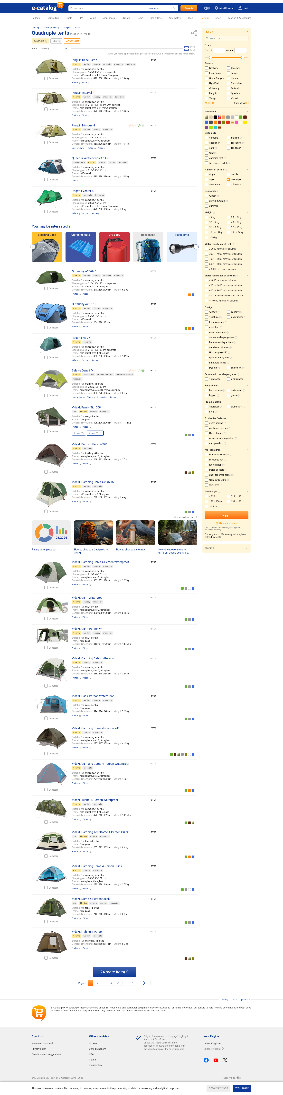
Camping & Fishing (51, 27)
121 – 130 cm (216, 501)
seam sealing (216, 423)
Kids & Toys (156, 18)
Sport (218, 18)
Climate (126, 18)
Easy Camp (215, 73)
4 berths (76, 64)
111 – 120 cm (238, 496)
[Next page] (144, 983)
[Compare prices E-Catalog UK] (48, 8)
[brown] (186, 472)
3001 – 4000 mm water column (225, 254)
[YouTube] (216, 1060)
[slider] (210, 57)
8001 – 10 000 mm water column (226, 295)
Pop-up (97, 308)
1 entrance (214, 379)
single (212, 174)
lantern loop (215, 464)
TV (81, 18)
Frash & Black (79, 162)
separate (107, 64)
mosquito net (216, 459)
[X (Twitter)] (225, 1060)
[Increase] (51, 66)
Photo (69, 18)
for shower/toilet (218, 163)
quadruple (39, 41)
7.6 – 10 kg (236, 227)
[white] (189, 588)
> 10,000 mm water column (223, 300)
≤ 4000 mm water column (222, 280)
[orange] (189, 294)
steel (211, 411)
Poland (92, 1059)
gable (234, 395)
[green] (186, 328)
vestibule (214, 317)
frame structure (217, 480)
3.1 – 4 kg (214, 222)
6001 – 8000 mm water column (225, 290)
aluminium (236, 406)
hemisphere (215, 390)
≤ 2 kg (212, 217)
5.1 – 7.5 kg (215, 227)
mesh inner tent (217, 332)
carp (211, 148)
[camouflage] (189, 472)
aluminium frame (105, 375)
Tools (190, 18)
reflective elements (219, 454)
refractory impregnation (221, 438)
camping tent (216, 158)
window (87, 64)
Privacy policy (39, 1048)
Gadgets (36, 18)
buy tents (216, 537)
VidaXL (234, 98)
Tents (77, 27)
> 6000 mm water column (222, 269)
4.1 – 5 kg (236, 222)
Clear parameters (228, 523)
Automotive (175, 18)
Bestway (213, 68)
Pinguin (213, 93)
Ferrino (234, 73)
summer (213, 206)
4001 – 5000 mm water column (225, 259)
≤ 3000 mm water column (222, 248)
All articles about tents (184, 517)
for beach (236, 148)
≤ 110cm (213, 496)
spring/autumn (217, 201)
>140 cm (213, 506)
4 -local (79, 433)
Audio (93, 18)
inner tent (214, 327)
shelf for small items (220, 475)
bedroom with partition (221, 342)
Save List (74, 41)
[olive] (193, 472)
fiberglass (214, 406)
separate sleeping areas (221, 337)
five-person (215, 184)
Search (189, 8)
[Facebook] (206, 1060)
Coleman (235, 68)
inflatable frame (217, 362)
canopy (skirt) (216, 443)
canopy (97, 64)
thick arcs (130, 64)
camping (213, 137)
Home (140, 18)
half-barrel (236, 390)
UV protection (216, 433)
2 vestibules (89, 375)
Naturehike (236, 83)
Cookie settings (218, 1088)
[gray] (189, 435)
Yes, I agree (242, 1088)
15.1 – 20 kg (237, 232)
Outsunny (214, 88)
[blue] (193, 294)
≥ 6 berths (236, 184)
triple (212, 179)
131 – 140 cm (238, 501)
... (125, 983)
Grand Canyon (216, 78)
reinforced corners (124, 375)
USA (91, 1054)
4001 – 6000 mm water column (225, 285)
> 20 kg (213, 237)
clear (54, 41)
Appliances (109, 18)
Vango (212, 98)
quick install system (219, 357)
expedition (214, 142)
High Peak (214, 83)
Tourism (204, 18)
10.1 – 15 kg (215, 232)
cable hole (236, 367)
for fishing (236, 142)
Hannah (235, 78)
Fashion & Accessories (239, 18)
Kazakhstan (95, 1065)
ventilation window (219, 347)
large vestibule (216, 322)
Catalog (35, 27)
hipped (212, 395)
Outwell (235, 88)
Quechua (235, 93)
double (234, 174)
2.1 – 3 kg (236, 217)
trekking (235, 137)
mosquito (118, 64)
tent (74, 412)
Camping (67, 27)
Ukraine (93, 1043)
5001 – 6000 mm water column (225, 264)
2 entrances (237, 379)
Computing (53, 18)
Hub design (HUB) (218, 352)
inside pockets (216, 469)
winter (212, 195)
